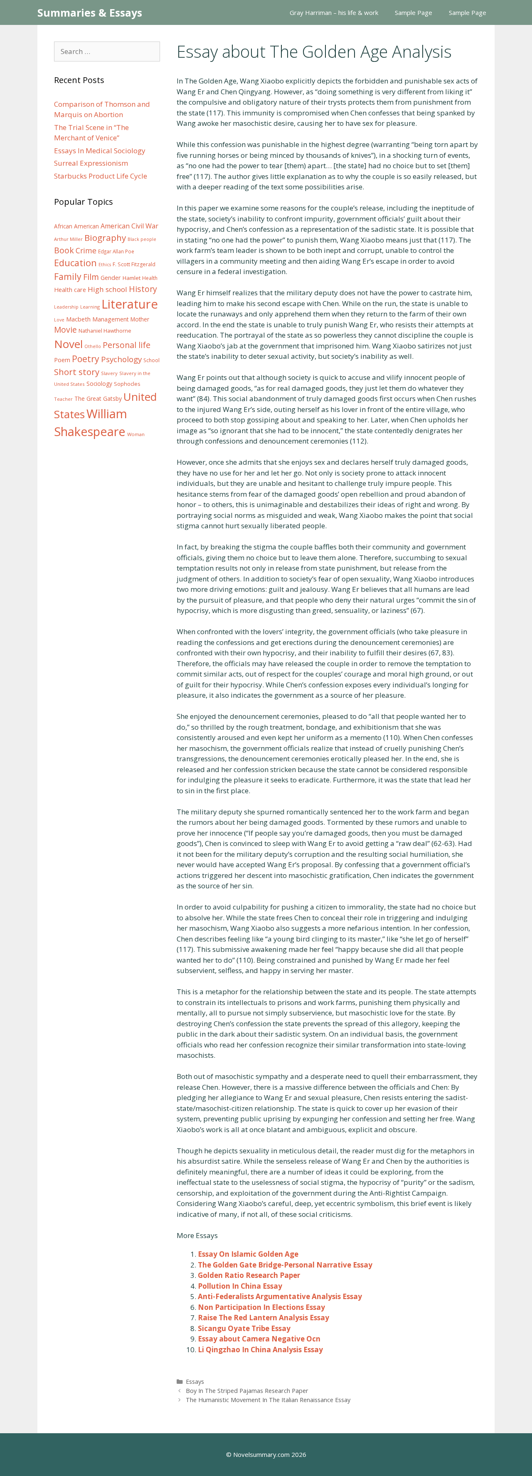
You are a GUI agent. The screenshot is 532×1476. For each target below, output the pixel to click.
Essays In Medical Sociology (99, 150)
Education (75, 263)
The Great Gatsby (98, 398)
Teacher (63, 399)
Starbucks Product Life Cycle (100, 176)
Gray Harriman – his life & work (334, 12)
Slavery (109, 373)
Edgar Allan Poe (116, 251)
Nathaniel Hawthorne (105, 330)
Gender (111, 278)
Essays (195, 1381)
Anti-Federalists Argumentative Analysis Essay (280, 1296)
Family (67, 276)
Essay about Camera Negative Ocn (259, 1339)
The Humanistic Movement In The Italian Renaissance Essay (268, 1400)
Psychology (121, 359)
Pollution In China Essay (240, 1286)
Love (59, 320)
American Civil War (129, 225)
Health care (70, 290)
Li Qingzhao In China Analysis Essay (260, 1349)
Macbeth (78, 319)
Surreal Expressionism (91, 163)
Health (150, 278)
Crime (86, 250)
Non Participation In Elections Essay (261, 1307)
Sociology (99, 383)
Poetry (85, 359)
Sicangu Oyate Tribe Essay (244, 1328)
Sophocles (127, 383)
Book (64, 250)
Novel (68, 343)
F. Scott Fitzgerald (134, 264)
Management (110, 319)
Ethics (105, 264)
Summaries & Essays (89, 12)
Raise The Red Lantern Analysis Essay (263, 1317)
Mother (140, 319)
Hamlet (131, 278)
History (143, 288)
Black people (142, 239)
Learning (90, 307)
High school (107, 289)
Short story (76, 372)
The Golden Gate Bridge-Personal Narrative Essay (285, 1265)
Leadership (66, 307)
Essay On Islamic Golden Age (248, 1254)
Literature (129, 304)
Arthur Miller (68, 239)
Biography (105, 237)
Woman (136, 434)
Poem (62, 360)
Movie (65, 329)
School (151, 360)
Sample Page (413, 12)
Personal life (126, 345)
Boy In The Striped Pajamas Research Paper (247, 1391)
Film (91, 276)
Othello (92, 346)
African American (76, 226)
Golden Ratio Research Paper (249, 1275)
